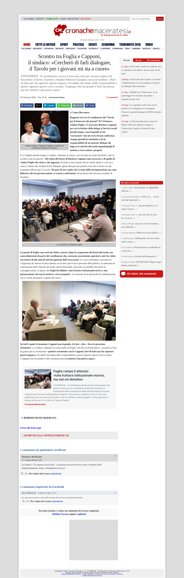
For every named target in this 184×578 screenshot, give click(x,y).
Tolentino (82, 48)
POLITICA (78, 44)
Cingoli (156, 48)
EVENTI (93, 44)
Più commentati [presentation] (153, 60)
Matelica (147, 48)
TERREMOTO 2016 (130, 44)
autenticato (56, 473)
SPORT (64, 44)
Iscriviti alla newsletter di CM (45, 435)
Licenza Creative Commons (113, 574)
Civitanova (48, 48)
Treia (127, 48)
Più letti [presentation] (126, 60)
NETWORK (85, 19)
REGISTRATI (73, 19)
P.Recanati (70, 48)
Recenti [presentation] (139, 60)
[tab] (126, 60)
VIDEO (149, 44)
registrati (81, 514)
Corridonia (117, 48)
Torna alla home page (30, 427)
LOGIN (63, 19)
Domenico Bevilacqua (32, 456)
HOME (26, 44)
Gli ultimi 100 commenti (141, 273)
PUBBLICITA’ (52, 19)
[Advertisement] (93, 540)
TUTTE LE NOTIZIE (45, 44)
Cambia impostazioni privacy (92, 575)
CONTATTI (40, 19)
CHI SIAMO (29, 19)
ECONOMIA (108, 44)
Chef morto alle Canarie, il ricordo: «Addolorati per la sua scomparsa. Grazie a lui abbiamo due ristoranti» (141, 83)
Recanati (60, 48)
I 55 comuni (26, 48)
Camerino (136, 48)
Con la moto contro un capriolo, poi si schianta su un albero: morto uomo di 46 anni (141, 70)
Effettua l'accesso (60, 514)
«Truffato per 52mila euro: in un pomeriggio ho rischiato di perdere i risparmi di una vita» (139, 95)
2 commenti (112, 97)
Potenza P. (93, 48)
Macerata (37, 48)
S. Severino (105, 48)
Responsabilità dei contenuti (71, 574)
